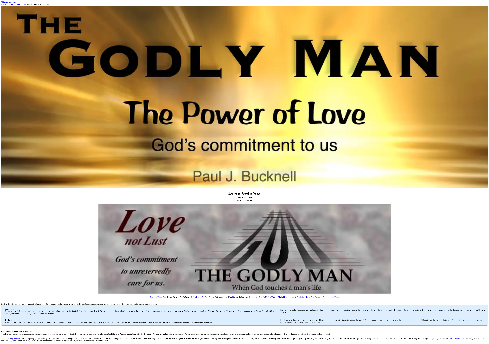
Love (31, 4)
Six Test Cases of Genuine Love (215, 297)
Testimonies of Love (331, 297)
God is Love (195, 297)
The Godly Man (21, 4)
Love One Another (313, 297)
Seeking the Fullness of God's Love (243, 297)
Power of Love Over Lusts (161, 297)
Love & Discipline (297, 297)
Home (3, 4)
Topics (10, 4)
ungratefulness (15, 338)
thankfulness (455, 338)
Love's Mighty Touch (268, 297)
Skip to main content (9, 2)
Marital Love (283, 297)
